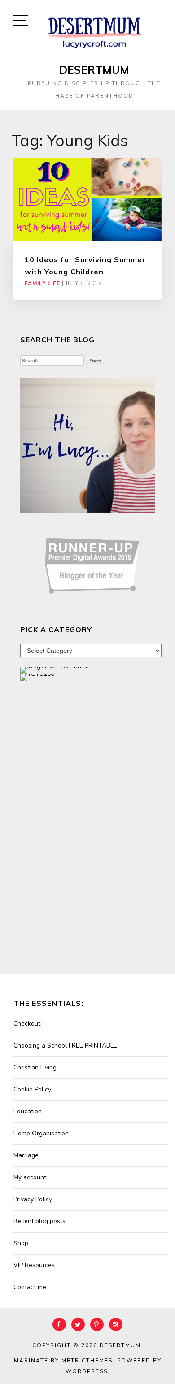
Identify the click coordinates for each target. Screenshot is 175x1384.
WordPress (87, 1371)
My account (29, 1177)
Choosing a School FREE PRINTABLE (65, 1045)
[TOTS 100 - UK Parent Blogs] (57, 669)
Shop (20, 1243)
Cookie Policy (32, 1089)
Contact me (29, 1287)
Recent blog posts (39, 1221)
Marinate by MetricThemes (63, 1360)
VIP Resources (34, 1265)
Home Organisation (41, 1133)
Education (27, 1111)
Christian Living (35, 1067)
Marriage (26, 1155)
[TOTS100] (37, 677)
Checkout (26, 1023)
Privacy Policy (32, 1199)
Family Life (42, 283)
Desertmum (94, 70)
